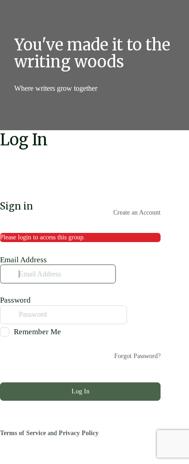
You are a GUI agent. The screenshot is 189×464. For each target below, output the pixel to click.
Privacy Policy (79, 433)
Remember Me (37, 331)
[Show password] (135, 314)
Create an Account (137, 212)
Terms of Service (23, 433)
